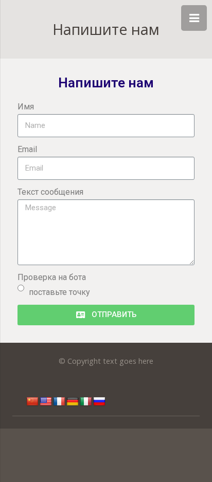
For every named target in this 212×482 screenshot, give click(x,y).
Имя (25, 107)
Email (27, 149)
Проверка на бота (51, 277)
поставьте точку (59, 292)
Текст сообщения (50, 192)
